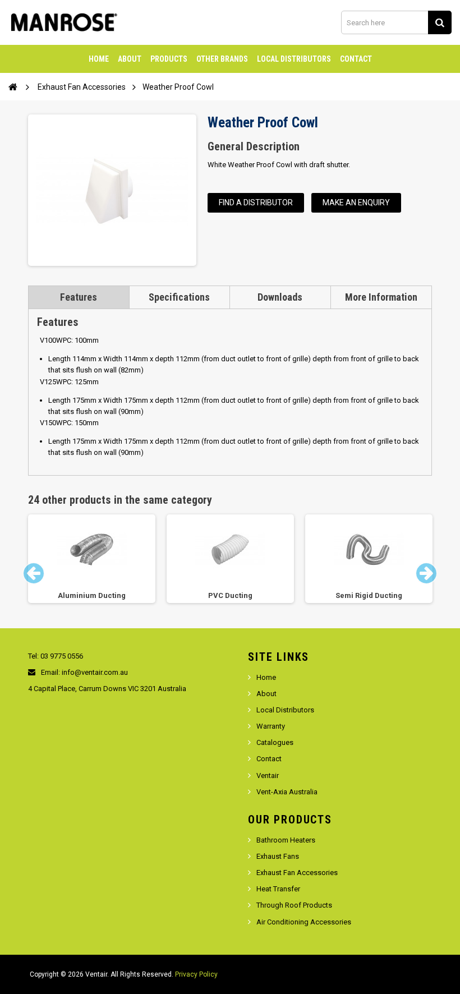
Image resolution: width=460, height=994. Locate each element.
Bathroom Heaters (285, 840)
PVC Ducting (230, 595)
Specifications (179, 297)
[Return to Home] (12, 86)
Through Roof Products (294, 905)
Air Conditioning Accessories (303, 922)
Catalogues (274, 742)
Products (168, 58)
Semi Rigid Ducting (368, 595)
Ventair (267, 775)
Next (426, 573)
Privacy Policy (196, 974)
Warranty (270, 726)
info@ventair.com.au (95, 672)
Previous (33, 573)
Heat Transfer (278, 889)
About (129, 58)
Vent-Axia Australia (287, 792)
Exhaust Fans (277, 856)
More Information (381, 297)
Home (99, 58)
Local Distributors (294, 58)
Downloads (279, 297)
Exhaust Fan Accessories (297, 872)
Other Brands (222, 58)
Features (78, 297)
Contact (356, 58)
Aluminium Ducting (92, 595)
